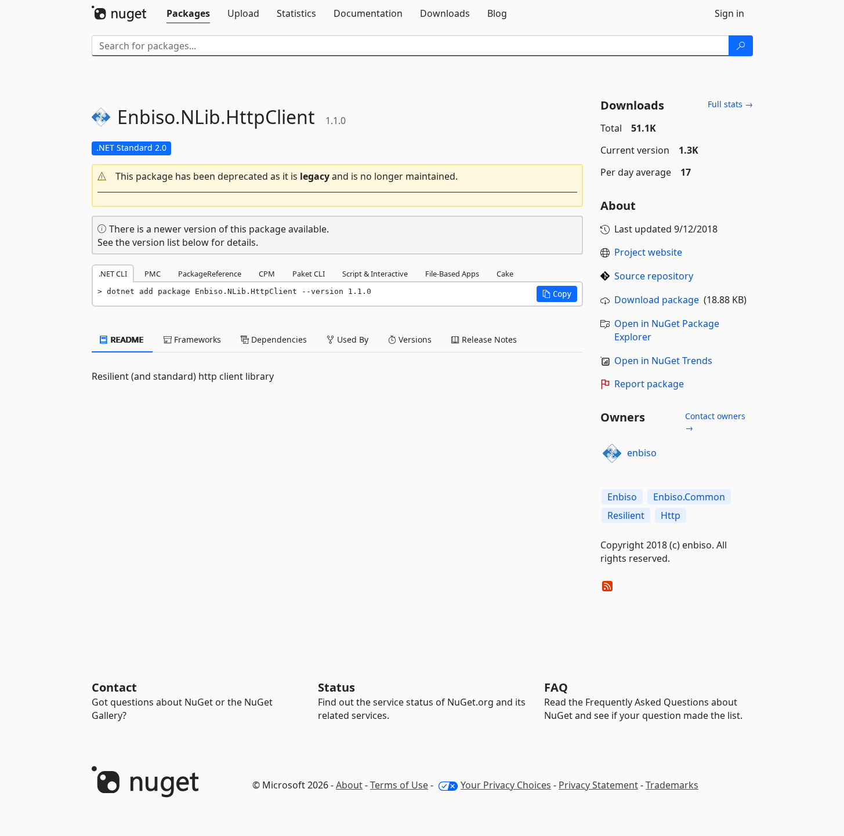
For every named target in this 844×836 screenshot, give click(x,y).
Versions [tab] (414, 339)
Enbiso (622, 496)
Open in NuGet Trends (663, 360)
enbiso (642, 452)
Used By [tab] (351, 339)
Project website (648, 252)
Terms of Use (399, 785)
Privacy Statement (598, 785)
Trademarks (672, 785)
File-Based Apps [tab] (452, 273)
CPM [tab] (267, 273)
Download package (656, 299)
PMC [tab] (152, 273)
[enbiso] (612, 453)
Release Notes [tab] (488, 339)
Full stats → (730, 104)
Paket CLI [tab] (308, 273)
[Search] (741, 45)
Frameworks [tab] (196, 339)
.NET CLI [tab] (113, 273)
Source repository (653, 276)
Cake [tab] (505, 273)
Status (336, 687)
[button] (337, 176)
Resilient (625, 515)
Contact (114, 687)
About (349, 785)
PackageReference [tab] (209, 273)
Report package (649, 383)
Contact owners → (715, 421)
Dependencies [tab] (278, 339)
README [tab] (126, 339)
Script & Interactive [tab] (375, 273)
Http (670, 515)
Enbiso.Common (689, 496)
